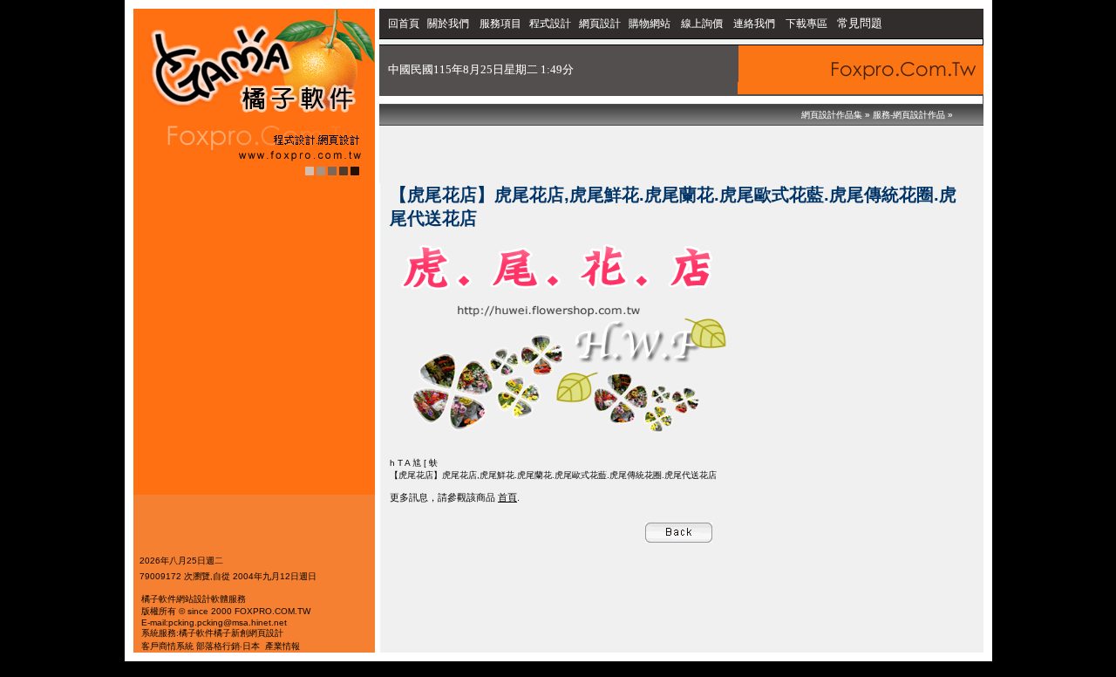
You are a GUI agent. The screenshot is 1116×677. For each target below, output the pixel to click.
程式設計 (550, 23)
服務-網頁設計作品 (909, 115)
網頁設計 (600, 23)
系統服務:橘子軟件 (177, 633)
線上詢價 (702, 23)
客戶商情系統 (167, 646)
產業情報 (282, 646)
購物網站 (649, 23)
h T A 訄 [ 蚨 (414, 463)
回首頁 (403, 23)
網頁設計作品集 (831, 115)
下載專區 (808, 23)
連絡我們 (754, 23)
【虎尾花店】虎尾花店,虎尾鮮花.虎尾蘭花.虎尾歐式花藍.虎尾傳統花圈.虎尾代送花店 (553, 475)
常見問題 (859, 23)
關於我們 (449, 23)
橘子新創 (231, 633)
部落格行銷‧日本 (228, 646)
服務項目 (500, 23)
